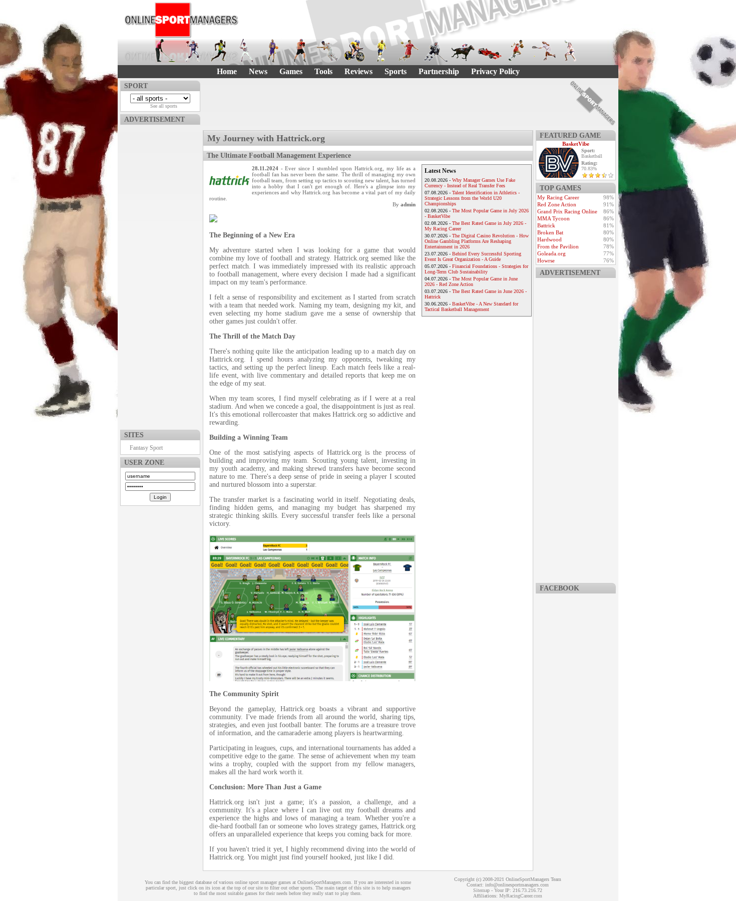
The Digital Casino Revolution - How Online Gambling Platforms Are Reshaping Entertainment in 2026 (477, 241)
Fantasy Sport (146, 447)
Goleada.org (551, 253)
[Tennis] (543, 50)
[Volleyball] (570, 50)
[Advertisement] (160, 275)
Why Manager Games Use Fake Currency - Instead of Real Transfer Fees (470, 182)
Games (290, 71)
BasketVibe (575, 144)
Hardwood (549, 239)
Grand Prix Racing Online (567, 211)
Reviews (358, 71)
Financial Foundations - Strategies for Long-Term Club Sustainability (476, 268)
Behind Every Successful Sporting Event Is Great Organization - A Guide (473, 256)
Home (227, 71)
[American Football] (192, 50)
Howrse (546, 260)
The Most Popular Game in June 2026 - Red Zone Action (471, 281)
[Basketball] (273, 50)
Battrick (546, 225)
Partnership (439, 71)
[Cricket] (327, 50)
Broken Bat (550, 232)
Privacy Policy (495, 71)
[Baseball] (246, 50)
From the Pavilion (558, 246)
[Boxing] (300, 50)
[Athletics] (219, 50)
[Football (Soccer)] (381, 50)
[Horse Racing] (462, 50)
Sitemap (481, 890)
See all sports (163, 106)
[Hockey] (435, 50)
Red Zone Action (556, 204)
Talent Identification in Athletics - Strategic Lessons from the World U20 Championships (472, 198)
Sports (396, 71)
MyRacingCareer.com (520, 895)
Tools (323, 71)
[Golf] (165, 50)
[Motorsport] (489, 50)
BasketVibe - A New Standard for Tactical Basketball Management (471, 306)
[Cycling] (354, 50)
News (258, 71)
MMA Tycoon (553, 218)
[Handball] (408, 50)
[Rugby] (516, 50)
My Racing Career (558, 197)
